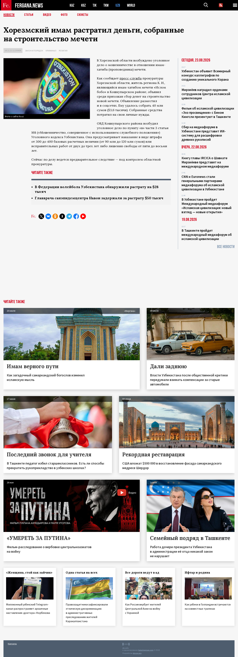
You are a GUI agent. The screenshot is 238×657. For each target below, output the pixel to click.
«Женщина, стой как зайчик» (29, 572)
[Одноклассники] (55, 216)
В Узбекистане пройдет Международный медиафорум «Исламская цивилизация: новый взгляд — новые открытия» (207, 205)
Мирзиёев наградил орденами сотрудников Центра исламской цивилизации (206, 94)
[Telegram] (69, 216)
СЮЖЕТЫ (82, 15)
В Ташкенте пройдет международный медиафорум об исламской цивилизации (207, 234)
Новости (9, 15)
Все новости (226, 246)
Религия (63, 50)
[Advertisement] (119, 273)
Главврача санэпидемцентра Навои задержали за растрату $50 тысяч (99, 198)
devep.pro (137, 653)
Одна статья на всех (82, 572)
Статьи (28, 15)
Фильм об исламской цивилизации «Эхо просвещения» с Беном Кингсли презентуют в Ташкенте (208, 112)
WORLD (131, 5)
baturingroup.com (145, 650)
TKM (106, 5)
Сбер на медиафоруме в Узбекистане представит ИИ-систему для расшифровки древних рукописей (204, 133)
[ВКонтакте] (48, 216)
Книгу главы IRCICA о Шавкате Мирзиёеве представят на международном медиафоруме (205, 162)
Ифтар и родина (197, 572)
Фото (64, 15)
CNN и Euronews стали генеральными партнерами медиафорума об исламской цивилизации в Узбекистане (203, 183)
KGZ (83, 5)
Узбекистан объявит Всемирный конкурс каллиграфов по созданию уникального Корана (206, 75)
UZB (118, 5)
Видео (47, 15)
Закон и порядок (34, 50)
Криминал (51, 50)
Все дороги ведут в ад (142, 572)
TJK (95, 5)
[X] (41, 216)
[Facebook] (76, 216)
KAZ (72, 5)
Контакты (12, 643)
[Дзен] (62, 216)
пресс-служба (131, 78)
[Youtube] (83, 216)
